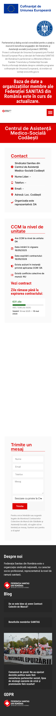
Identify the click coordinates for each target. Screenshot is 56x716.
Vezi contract (21, 283)
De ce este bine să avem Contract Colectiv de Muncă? (25, 605)
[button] (50, 112)
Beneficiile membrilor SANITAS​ (24, 622)
